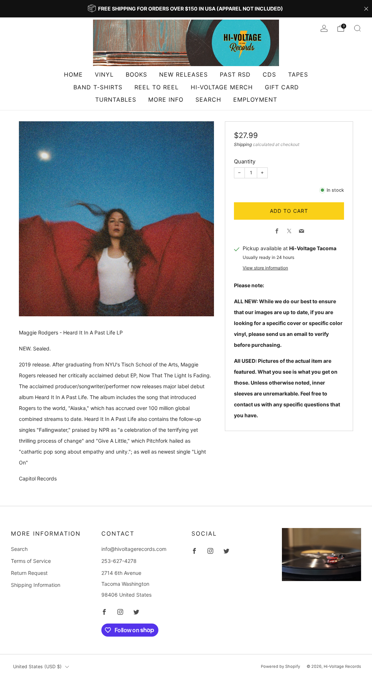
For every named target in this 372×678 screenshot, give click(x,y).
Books (136, 74)
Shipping (243, 144)
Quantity (244, 161)
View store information (265, 268)
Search (208, 99)
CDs (269, 74)
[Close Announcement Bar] (366, 8)
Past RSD (235, 74)
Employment (255, 99)
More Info (165, 99)
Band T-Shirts (97, 87)
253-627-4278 (119, 561)
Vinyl (104, 74)
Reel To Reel (156, 87)
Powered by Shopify (280, 666)
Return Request (29, 573)
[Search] (357, 28)
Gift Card (282, 87)
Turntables (115, 99)
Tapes (298, 74)
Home (73, 74)
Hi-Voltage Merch (222, 87)
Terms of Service (31, 561)
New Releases (183, 74)
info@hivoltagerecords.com (133, 549)
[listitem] (186, 8)
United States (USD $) (37, 666)
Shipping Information (35, 585)
